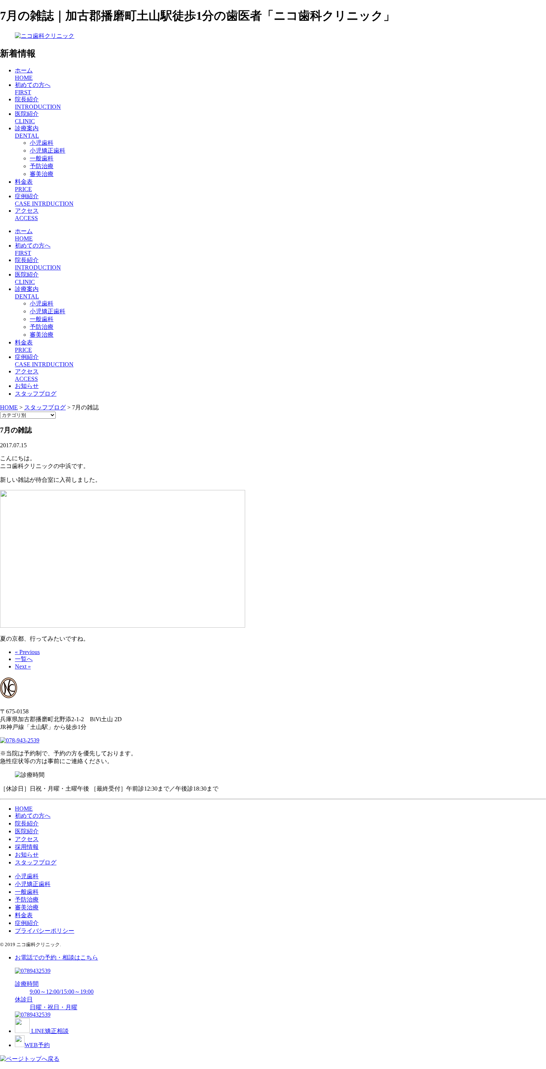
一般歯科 (41, 158)
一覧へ (24, 659)
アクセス (27, 839)
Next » (23, 666)
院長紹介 (27, 823)
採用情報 (27, 847)
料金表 (24, 915)
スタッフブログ (35, 393)
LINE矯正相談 (49, 1031)
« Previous (27, 652)
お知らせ (27, 386)
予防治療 (41, 166)
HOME (24, 808)
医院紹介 (27, 831)
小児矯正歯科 (47, 150)
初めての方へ (33, 816)
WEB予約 (37, 1045)
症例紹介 (27, 923)
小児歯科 (41, 143)
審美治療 (41, 174)
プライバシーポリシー (44, 931)
